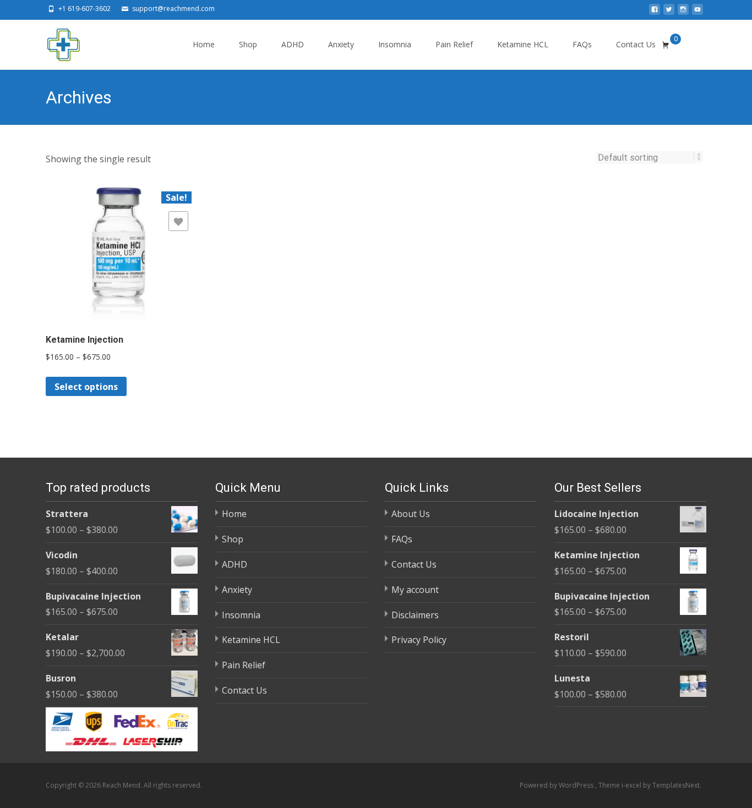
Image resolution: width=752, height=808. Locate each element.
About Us (410, 514)
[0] (665, 44)
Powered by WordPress (557, 785)
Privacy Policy (418, 640)
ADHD (292, 44)
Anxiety (341, 44)
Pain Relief (454, 44)
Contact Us (636, 44)
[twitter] (668, 13)
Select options (86, 387)
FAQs (582, 44)
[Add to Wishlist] (178, 221)
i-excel (632, 785)
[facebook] (654, 13)
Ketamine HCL (522, 44)
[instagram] (683, 13)
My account (415, 590)
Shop (248, 44)
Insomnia (394, 44)
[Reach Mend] (54, 42)
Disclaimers (415, 615)
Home (204, 44)
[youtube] (697, 13)
